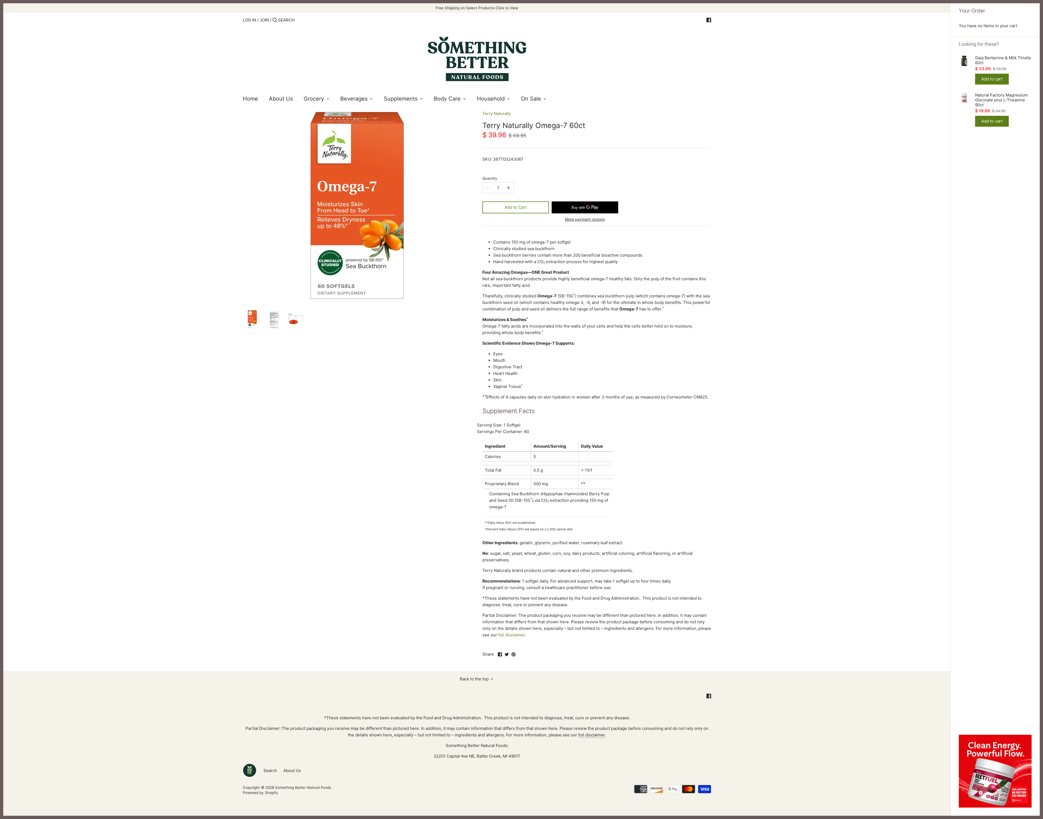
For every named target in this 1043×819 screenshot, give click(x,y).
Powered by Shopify (260, 792)
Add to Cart (516, 207)
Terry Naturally (496, 113)
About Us (292, 770)
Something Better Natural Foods (303, 787)
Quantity (489, 178)
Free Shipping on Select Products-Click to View (477, 8)
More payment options (585, 219)
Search (270, 770)
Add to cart (992, 79)
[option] (252, 319)
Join (264, 20)
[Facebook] (708, 20)
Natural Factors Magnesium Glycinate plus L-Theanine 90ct (1001, 100)
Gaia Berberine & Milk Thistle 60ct (1003, 60)
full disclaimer (511, 634)
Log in (249, 20)
